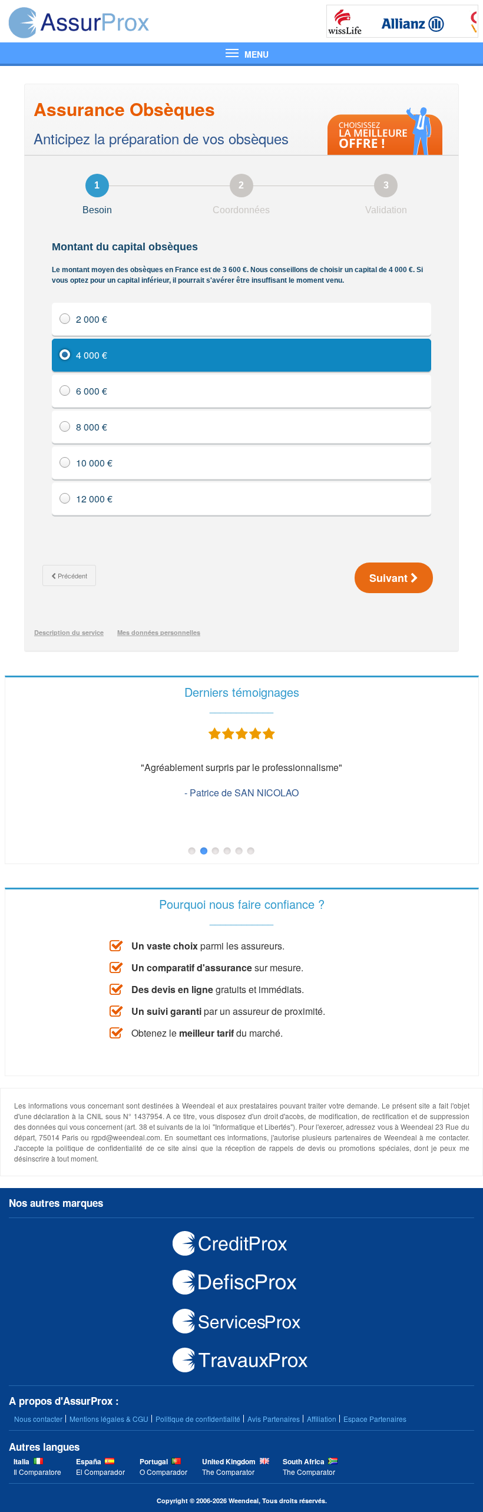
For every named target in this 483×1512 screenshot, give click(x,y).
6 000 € (91, 391)
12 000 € (94, 498)
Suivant (390, 577)
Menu (241, 53)
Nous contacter (38, 1419)
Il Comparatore (37, 1472)
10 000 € (94, 462)
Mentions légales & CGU (109, 1419)
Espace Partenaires (374, 1419)
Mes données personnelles (158, 632)
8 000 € (91, 427)
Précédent (71, 575)
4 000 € (91, 355)
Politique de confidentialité (198, 1419)
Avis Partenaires (273, 1419)
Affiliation (321, 1419)
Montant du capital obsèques (237, 262)
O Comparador (163, 1472)
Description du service (69, 632)
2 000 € (91, 319)
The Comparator (228, 1472)
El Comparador (100, 1472)
